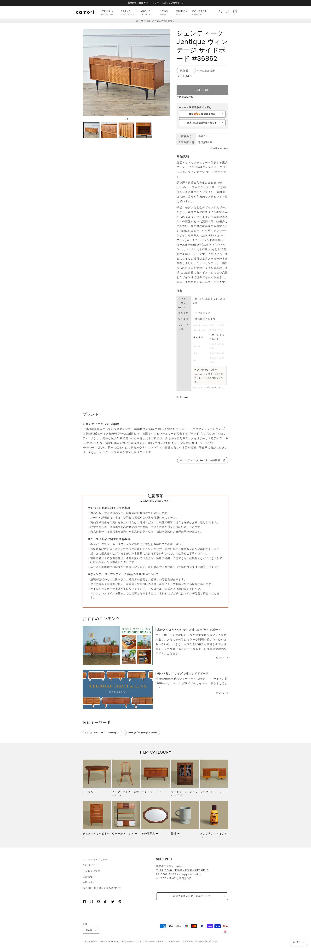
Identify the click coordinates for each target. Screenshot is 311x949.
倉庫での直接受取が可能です (202, 122)
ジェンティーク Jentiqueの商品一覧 (203, 460)
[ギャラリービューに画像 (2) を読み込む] (109, 130)
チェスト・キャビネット (96, 835)
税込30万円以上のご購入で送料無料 (154, 21)
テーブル (88, 792)
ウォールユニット (123, 833)
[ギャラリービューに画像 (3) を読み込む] (126, 130)
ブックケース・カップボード (184, 793)
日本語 (89, 930)
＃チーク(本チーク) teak (141, 732)
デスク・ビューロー (212, 792)
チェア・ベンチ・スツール (125, 793)
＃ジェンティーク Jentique (102, 732)
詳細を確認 (202, 114)
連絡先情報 (187, 941)
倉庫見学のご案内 (219, 148)
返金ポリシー (127, 941)
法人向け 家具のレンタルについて (102, 888)
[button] (108, 11)
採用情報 (88, 876)
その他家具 (148, 833)
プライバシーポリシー (145, 941)
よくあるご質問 (91, 870)
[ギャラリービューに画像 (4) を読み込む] (144, 130)
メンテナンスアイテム (213, 833)
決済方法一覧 (186, 96)
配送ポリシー (174, 941)
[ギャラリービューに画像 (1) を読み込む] (91, 130)
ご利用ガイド (90, 865)
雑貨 (173, 833)
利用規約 (161, 941)
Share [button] (184, 397)
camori (94, 941)
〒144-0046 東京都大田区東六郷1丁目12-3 (182, 870)
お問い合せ (89, 882)
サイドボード (149, 792)
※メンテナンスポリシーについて (208, 387)
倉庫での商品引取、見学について (192, 896)
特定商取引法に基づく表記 (206, 941)
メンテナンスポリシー (95, 859)
